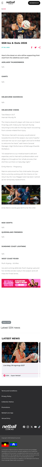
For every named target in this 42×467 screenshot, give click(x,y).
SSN (4, 9)
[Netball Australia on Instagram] (28, 427)
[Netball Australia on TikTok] (39, 427)
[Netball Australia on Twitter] (31, 427)
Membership (34, 3)
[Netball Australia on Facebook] (24, 427)
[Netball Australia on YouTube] (35, 427)
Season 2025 (6, 322)
